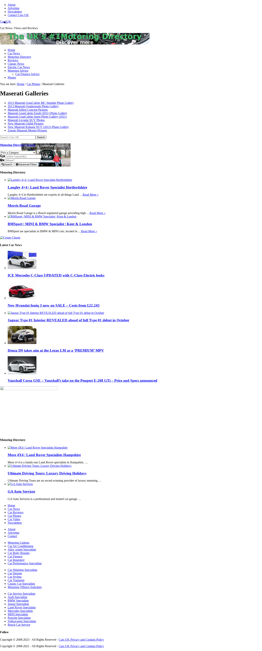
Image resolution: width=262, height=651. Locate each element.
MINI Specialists (18, 614)
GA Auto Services (21, 491)
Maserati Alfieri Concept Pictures (28, 109)
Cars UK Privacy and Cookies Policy (81, 639)
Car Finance (15, 556)
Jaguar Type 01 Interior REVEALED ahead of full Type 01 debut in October (68, 320)
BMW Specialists (18, 600)
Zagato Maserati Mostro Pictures (27, 130)
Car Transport (16, 580)
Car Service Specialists (21, 593)
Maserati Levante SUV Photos (26, 120)
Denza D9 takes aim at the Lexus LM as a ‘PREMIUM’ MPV (56, 350)
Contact (12, 536)
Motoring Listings (18, 542)
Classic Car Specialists (21, 583)
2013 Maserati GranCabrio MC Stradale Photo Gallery (41, 102)
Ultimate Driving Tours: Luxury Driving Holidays (47, 473)
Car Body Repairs (19, 553)
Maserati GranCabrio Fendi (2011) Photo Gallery (37, 113)
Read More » (91, 194)
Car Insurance (16, 560)
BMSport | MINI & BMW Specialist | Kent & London (50, 224)
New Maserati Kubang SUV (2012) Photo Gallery (38, 127)
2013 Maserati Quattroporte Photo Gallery (33, 106)
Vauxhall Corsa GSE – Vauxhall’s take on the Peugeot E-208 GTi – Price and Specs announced (82, 380)
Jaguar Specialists (18, 604)
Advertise (13, 532)
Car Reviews (15, 512)
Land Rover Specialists (22, 607)
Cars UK (5, 21)
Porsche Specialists (19, 617)
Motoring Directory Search (17, 145)
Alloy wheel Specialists (22, 549)
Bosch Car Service (19, 624)
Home (11, 505)
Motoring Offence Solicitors (25, 587)
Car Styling (14, 576)
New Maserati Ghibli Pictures (26, 123)
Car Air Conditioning (20, 546)
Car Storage (15, 573)
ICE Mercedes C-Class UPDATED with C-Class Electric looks (56, 275)
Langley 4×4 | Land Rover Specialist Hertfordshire (47, 187)
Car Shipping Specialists (22, 569)
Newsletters (15, 522)
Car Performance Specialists (25, 563)
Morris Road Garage (24, 206)
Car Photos (14, 515)
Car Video (14, 519)
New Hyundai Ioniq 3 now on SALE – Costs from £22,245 (54, 305)
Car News (14, 509)
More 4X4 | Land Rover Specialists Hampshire (44, 455)
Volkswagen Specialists (22, 621)
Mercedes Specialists (20, 610)
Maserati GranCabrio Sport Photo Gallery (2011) (37, 116)
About (11, 529)
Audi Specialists (17, 597)
